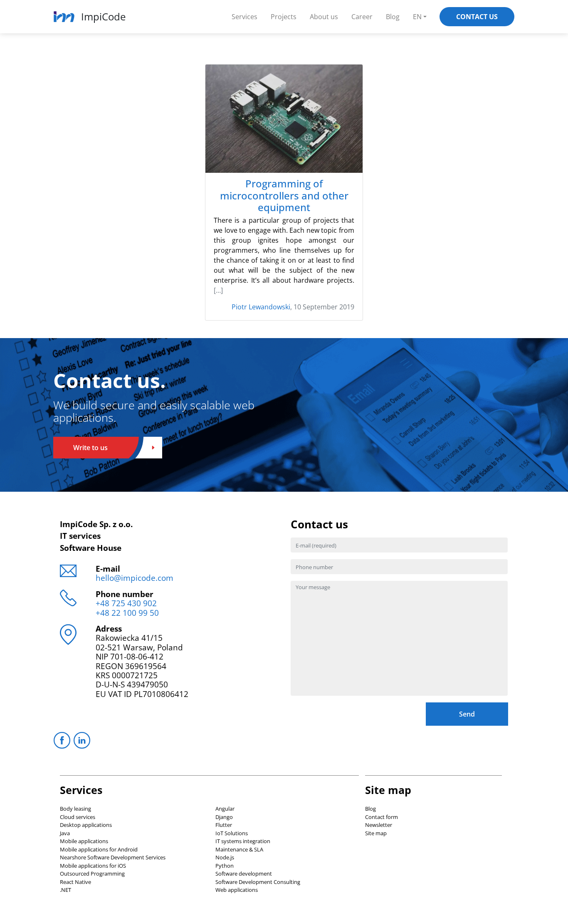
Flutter (223, 825)
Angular (225, 808)
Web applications (236, 890)
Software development (243, 873)
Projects (283, 16)
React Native (75, 882)
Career (362, 16)
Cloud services (77, 817)
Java (65, 833)
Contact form (381, 817)
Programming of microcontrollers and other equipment (284, 196)
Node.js (224, 857)
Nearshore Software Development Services (112, 857)
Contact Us (477, 16)
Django (224, 817)
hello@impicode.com (134, 577)
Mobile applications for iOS (93, 865)
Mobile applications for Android (99, 849)
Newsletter (378, 825)
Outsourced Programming (92, 873)
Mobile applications (84, 841)
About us (324, 16)
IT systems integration (242, 841)
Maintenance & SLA (239, 849)
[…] (218, 290)
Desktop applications (86, 825)
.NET (65, 890)
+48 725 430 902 (126, 603)
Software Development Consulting (257, 882)
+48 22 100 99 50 (127, 612)
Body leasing (75, 808)
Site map (376, 833)
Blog (393, 16)
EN (417, 16)
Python (224, 865)
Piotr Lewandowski (261, 306)
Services (244, 16)
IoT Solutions (231, 833)
